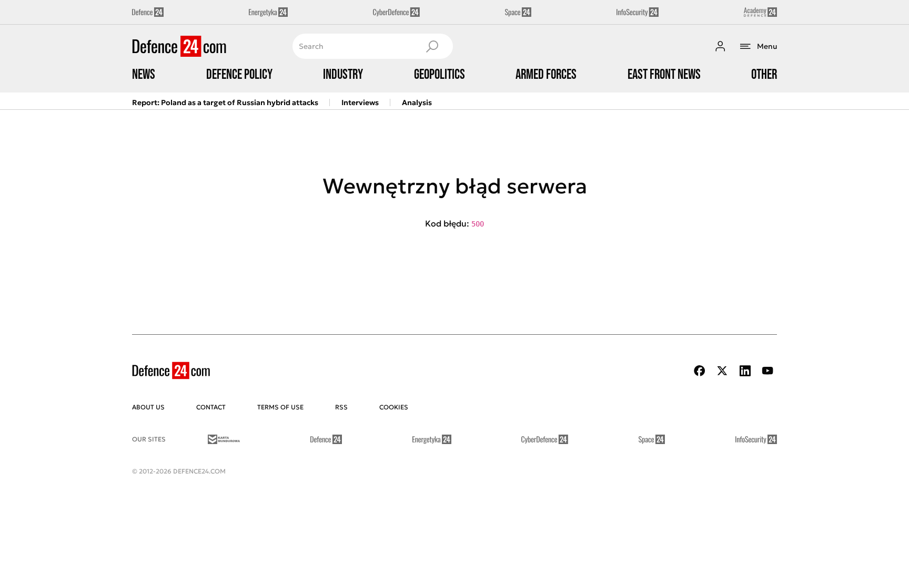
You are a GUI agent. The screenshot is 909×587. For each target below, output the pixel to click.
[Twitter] (722, 370)
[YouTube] (767, 370)
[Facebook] (699, 370)
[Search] (432, 46)
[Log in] (720, 46)
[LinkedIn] (744, 370)
